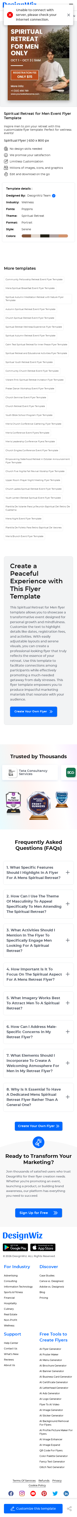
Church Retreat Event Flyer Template (25, 406)
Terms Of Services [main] (24, 1481)
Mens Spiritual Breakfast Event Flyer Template (30, 288)
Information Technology (18, 1287)
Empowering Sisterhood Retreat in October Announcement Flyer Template (38, 461)
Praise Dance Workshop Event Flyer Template (30, 389)
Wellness (9, 1325)
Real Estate (10, 1314)
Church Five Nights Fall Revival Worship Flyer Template (35, 471)
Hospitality (10, 1303)
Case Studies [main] (46, 1275)
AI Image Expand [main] (49, 1445)
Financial (9, 1298)
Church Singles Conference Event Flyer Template (32, 450)
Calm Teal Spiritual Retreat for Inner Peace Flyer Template (36, 345)
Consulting (10, 1281)
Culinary (9, 1309)
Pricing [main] (43, 1298)
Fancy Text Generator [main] (52, 1461)
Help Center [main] (11, 1343)
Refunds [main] (44, 1481)
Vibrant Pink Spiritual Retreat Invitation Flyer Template (35, 380)
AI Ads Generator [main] (49, 1393)
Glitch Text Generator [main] (52, 1467)
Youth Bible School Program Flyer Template (29, 415)
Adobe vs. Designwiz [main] (51, 1287)
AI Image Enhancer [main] (50, 1439)
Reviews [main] (9, 1360)
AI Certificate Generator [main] (53, 1382)
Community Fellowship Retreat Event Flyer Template (34, 279)
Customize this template (36, 1508)
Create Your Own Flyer (31, 711)
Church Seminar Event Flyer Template (26, 397)
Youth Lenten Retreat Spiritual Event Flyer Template (33, 498)
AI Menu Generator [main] (50, 1360)
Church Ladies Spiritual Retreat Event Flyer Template (34, 489)
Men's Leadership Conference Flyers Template (30, 441)
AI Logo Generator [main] (50, 1399)
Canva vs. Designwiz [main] (51, 1281)
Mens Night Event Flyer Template (23, 519)
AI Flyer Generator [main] (50, 1349)
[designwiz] (11, 1493)
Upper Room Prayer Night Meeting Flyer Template (33, 480)
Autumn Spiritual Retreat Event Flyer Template (30, 309)
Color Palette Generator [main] (53, 1456)
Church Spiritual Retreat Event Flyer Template (30, 318)
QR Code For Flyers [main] (51, 1450)
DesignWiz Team (39, 195)
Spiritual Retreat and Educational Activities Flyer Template (36, 353)
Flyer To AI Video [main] (49, 1404)
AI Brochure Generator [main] (53, 1365)
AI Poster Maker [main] (48, 1354)
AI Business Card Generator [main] (55, 1377)
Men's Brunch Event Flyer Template (24, 536)
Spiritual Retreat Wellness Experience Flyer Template (34, 327)
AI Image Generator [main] (51, 1410)
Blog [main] (42, 1292)
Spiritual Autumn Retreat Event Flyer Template (30, 336)
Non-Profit (10, 1320)
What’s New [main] (11, 1354)
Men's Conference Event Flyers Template (27, 433)
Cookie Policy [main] (37, 1485)
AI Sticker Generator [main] (51, 1415)
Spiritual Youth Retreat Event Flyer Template (29, 362)
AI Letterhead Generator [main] (53, 1388)
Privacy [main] (57, 1481)
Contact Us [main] (10, 1348)
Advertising (11, 1275)
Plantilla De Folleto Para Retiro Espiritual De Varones (33, 528)
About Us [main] (9, 1365)
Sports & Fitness (13, 1292)
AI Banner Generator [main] (51, 1371)
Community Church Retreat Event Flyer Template (32, 371)
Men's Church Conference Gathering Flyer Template (33, 424)
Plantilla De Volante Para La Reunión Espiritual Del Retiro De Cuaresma (38, 508)
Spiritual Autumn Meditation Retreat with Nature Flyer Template (35, 299)
